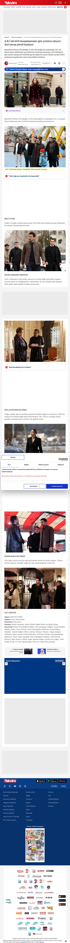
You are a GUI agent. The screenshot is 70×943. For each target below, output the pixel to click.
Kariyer (50, 806)
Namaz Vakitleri (8, 813)
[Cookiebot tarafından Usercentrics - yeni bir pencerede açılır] (60, 459)
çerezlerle (23, 942)
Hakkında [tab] (61, 464)
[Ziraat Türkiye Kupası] (65, 7)
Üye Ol (63, 786)
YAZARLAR (44, 7)
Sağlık (28, 796)
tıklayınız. (41, 942)
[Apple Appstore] (41, 781)
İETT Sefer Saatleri (9, 820)
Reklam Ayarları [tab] (44, 464)
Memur (28, 803)
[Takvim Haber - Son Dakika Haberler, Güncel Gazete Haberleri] (10, 2)
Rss (49, 796)
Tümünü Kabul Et (57, 486)
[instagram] (20, 786)
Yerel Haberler (31, 806)
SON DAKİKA (6, 7)
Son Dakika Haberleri (10, 792)
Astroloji (29, 799)
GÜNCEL (13, 7)
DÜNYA (34, 7)
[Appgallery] (62, 781)
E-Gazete (29, 820)
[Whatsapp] (59, 63)
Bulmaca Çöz (30, 792)
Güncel (5, 796)
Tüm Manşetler (59, 660)
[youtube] (14, 786)
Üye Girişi (54, 786)
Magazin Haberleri (9, 803)
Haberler (6, 37)
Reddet (13, 457)
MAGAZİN (28, 7)
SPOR (23, 7)
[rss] (25, 786)
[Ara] (65, 2)
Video (28, 810)
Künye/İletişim (53, 803)
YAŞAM (38, 7)
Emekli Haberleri (8, 810)
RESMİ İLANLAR (52, 7)
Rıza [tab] (9, 464)
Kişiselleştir (33, 486)
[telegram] (55, 63)
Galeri (28, 816)
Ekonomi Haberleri (9, 799)
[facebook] (4, 786)
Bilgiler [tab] (26, 464)
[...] (64, 63)
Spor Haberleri (8, 806)
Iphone (50, 792)
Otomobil (29, 813)
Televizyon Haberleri (16, 37)
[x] (9, 786)
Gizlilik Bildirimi (53, 799)
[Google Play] (52, 781)
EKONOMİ (18, 7)
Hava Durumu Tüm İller (11, 816)
